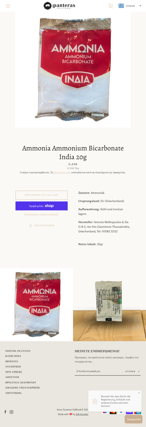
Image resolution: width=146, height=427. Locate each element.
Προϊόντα (11, 361)
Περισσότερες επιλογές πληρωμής (41, 214)
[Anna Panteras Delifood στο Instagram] (11, 411)
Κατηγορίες (13, 356)
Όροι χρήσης (13, 372)
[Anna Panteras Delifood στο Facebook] (5, 411)
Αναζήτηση (13, 366)
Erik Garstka (82, 414)
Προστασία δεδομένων (20, 382)
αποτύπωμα (13, 393)
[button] (129, 5)
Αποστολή (12, 377)
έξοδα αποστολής (62, 172)
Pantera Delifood (17, 351)
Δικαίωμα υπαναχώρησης (22, 387)
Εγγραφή (131, 371)
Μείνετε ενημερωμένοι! (97, 351)
